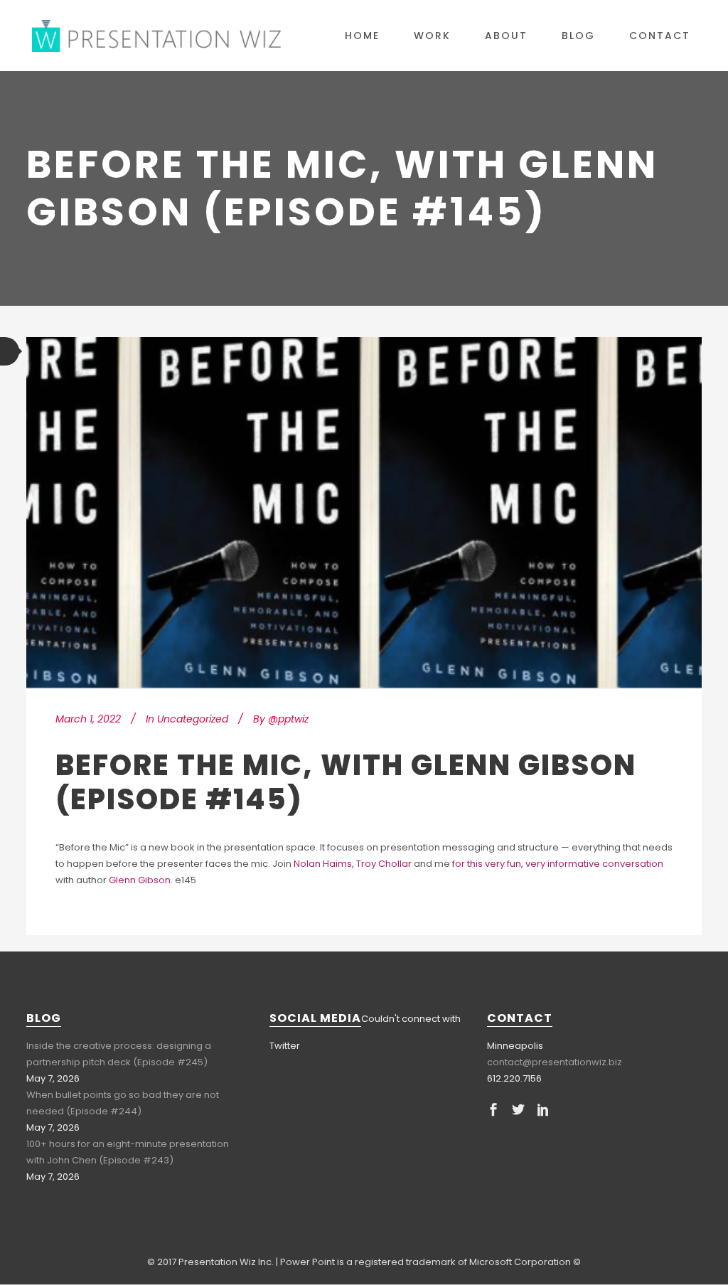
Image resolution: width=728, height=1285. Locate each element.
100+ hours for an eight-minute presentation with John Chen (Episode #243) (127, 1152)
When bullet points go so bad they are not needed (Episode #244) (122, 1103)
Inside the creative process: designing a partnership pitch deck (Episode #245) (118, 1054)
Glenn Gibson (140, 880)
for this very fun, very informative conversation (557, 863)
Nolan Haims (323, 863)
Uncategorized (192, 719)
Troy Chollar (384, 863)
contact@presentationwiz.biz (554, 1062)
